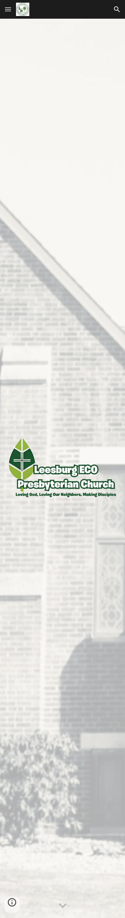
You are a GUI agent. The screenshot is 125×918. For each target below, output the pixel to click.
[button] (8, 9)
